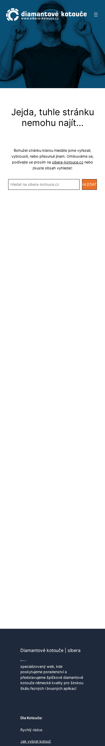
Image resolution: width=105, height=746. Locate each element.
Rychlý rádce (31, 730)
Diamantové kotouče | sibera (50, 650)
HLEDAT (89, 184)
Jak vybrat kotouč (35, 741)
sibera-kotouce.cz (67, 162)
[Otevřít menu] (96, 14)
